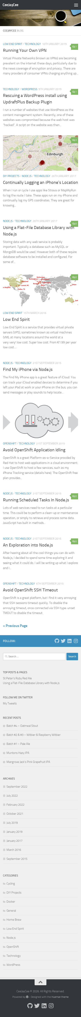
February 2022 (15, 804)
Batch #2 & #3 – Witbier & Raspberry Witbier (33, 735)
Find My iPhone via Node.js (27, 369)
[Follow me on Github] (56, 640)
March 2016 (13, 850)
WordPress (29, 89)
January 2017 (14, 841)
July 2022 (12, 795)
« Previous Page (15, 626)
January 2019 (14, 832)
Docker (10, 901)
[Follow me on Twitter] (63, 640)
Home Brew (13, 919)
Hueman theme (60, 996)
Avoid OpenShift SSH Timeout (30, 590)
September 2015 (16, 859)
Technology (33, 44)
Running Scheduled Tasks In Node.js (36, 500)
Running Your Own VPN (25, 50)
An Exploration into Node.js (28, 545)
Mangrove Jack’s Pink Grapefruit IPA (28, 762)
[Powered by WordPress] (27, 997)
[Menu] (76, 5)
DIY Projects (11, 176)
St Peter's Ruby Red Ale (17, 678)
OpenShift (9, 443)
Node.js (27, 176)
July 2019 (12, 823)
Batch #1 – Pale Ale (18, 744)
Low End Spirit (12, 44)
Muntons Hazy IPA (17, 753)
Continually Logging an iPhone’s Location (40, 182)
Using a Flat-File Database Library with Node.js (31, 683)
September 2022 (16, 786)
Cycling (10, 883)
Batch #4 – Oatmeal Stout (22, 726)
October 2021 (14, 813)
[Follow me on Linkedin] (69, 640)
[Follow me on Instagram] (75, 640)
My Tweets (10, 703)
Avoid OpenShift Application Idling (34, 449)
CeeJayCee (10, 5)
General (11, 910)
